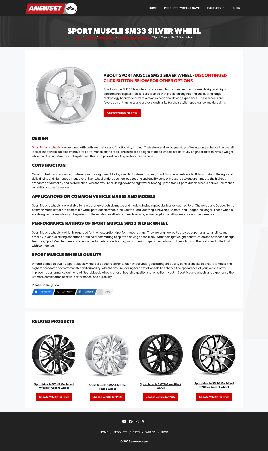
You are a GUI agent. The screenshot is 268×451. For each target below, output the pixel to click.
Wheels (150, 432)
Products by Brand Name (182, 8)
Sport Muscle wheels (46, 147)
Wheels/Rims (106, 37)
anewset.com (139, 441)
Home (153, 8)
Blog (236, 8)
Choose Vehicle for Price (122, 112)
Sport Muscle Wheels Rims (134, 37)
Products (214, 8)
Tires (136, 432)
